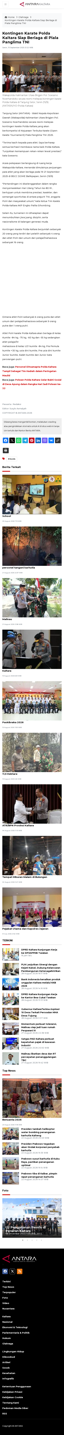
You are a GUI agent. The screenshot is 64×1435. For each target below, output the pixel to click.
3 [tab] (32, 1240)
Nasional (7, 1322)
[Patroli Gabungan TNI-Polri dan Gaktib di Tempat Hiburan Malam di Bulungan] (32, 855)
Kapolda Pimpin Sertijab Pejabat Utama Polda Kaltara (31, 669)
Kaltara (6, 1316)
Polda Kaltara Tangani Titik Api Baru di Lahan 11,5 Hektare (30, 772)
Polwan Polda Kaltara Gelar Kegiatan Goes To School (30, 514)
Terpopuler (9, 1292)
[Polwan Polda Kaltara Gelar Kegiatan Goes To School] (32, 494)
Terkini (6, 1281)
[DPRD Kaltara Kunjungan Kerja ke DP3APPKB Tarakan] (10, 954)
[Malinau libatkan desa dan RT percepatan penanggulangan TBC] (10, 1058)
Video (5, 1303)
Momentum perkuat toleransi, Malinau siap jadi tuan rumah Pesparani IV (39, 1027)
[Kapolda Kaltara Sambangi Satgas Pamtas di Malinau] (32, 597)
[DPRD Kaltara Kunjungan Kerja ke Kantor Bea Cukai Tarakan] (10, 998)
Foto (5, 1190)
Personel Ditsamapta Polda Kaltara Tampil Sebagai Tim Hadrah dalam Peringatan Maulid (29, 371)
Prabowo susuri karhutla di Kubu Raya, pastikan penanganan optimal (40, 1162)
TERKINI (7, 940)
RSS (4, 1413)
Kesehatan (8, 1373)
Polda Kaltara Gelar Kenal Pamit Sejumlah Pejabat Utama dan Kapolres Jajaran (28, 927)
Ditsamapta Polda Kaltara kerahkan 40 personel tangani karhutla (26, 566)
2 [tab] (27, 1240)
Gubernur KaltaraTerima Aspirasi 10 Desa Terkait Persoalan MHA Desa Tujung (40, 1012)
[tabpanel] (32, 1218)
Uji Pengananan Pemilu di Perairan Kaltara (25, 1229)
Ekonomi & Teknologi (14, 1327)
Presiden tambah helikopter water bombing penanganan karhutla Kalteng (38, 1132)
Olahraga (23, 17)
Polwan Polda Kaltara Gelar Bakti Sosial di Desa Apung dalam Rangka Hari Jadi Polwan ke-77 (31, 384)
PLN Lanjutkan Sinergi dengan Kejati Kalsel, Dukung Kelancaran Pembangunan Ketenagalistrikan (40, 967)
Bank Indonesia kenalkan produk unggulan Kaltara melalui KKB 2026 (40, 982)
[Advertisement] (32, 280)
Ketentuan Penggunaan (16, 1386)
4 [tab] (36, 1240)
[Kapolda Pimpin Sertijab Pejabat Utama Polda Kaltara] (32, 649)
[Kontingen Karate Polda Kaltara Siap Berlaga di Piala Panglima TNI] (32, 1097)
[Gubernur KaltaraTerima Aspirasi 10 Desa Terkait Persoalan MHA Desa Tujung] (10, 1013)
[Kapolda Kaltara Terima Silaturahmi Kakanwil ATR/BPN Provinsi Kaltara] (32, 803)
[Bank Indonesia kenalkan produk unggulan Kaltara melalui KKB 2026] (10, 983)
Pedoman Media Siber (15, 1408)
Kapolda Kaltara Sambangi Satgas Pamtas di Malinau (30, 617)
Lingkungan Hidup (13, 1351)
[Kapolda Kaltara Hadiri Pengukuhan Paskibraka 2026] (32, 700)
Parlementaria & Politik (16, 1332)
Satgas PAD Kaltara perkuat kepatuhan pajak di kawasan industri (38, 1042)
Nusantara (8, 1308)
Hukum (6, 1338)
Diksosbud (8, 1357)
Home (11, 17)
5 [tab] (41, 1240)
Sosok (6, 1367)
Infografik (8, 1378)
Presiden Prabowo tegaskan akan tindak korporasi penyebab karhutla (40, 1147)
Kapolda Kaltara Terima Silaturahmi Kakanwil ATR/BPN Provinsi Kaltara (30, 824)
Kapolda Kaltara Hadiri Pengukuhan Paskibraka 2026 (24, 721)
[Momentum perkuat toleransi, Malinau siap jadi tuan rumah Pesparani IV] (10, 1028)
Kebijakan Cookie (12, 1397)
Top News (9, 1070)
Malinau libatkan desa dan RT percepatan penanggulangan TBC (38, 1057)
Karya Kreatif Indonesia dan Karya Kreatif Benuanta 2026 (28, 1118)
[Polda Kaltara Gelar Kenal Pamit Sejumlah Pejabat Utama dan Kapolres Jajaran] (32, 906)
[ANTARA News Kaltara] (34, 4)
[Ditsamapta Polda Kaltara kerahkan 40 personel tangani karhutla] (32, 545)
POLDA (11, 459)
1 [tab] (22, 1240)
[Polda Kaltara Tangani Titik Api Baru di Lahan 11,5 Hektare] (32, 752)
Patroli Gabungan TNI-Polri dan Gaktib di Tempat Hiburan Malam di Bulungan (27, 875)
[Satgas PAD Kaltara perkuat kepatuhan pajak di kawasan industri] (10, 1043)
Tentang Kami (10, 1402)
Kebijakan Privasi (12, 1392)
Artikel (6, 1362)
